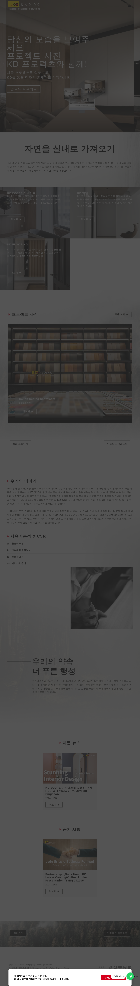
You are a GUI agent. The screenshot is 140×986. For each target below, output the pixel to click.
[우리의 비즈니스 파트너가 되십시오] (130, 976)
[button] (129, 5)
